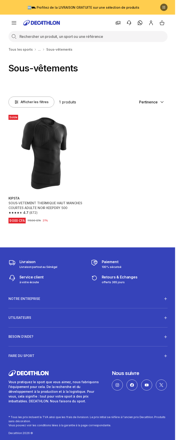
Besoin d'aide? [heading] (20, 335)
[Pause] (164, 7)
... (39, 49)
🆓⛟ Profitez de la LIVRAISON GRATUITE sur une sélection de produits (83, 7)
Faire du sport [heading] (21, 354)
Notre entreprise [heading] (24, 297)
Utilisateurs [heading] (19, 316)
